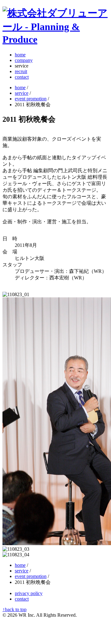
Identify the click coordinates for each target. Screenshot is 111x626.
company (24, 60)
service (21, 93)
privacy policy (29, 593)
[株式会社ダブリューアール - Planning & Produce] (55, 39)
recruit (21, 71)
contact (22, 77)
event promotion (31, 98)
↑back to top (14, 609)
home (20, 54)
